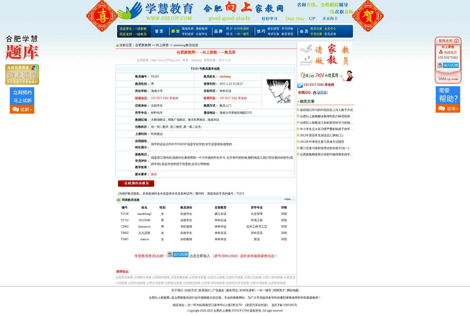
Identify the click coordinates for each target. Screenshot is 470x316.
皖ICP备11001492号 (284, 305)
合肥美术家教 (198, 277)
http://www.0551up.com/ (166, 60)
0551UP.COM (240, 310)
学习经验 (287, 28)
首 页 (159, 31)
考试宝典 (273, 34)
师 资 (175, 31)
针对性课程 (241, 28)
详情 (284, 214)
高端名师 (188, 28)
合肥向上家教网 (159, 297)
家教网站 (239, 297)
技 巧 (261, 31)
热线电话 (450, 52)
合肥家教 (180, 297)
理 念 (229, 34)
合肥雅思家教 (192, 283)
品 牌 (218, 31)
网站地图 (293, 290)
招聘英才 (279, 290)
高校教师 (202, 28)
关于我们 (177, 290)
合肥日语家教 (253, 277)
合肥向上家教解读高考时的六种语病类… (326, 116)
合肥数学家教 (143, 277)
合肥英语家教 (124, 277)
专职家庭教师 (309, 297)
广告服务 (218, 290)
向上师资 (162, 45)
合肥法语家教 (155, 283)
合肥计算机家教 (272, 277)
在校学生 (202, 34)
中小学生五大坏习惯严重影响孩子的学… (326, 129)
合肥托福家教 (137, 283)
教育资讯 (287, 34)
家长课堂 (273, 28)
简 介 (229, 28)
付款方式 (191, 290)
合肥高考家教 (277, 283)
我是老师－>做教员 (133, 34)
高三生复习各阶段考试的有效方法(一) (324, 148)
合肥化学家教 (234, 277)
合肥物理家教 (161, 277)
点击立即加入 (199, 256)
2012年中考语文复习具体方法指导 (322, 141)
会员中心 (330, 28)
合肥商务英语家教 (237, 283)
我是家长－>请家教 (133, 29)
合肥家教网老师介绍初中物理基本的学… (326, 154)
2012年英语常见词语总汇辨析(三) (321, 135)
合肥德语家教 (173, 283)
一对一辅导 (241, 34)
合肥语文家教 (216, 277)
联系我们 (205, 290)
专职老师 (188, 34)
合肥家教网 (143, 45)
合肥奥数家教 (179, 277)
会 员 (304, 31)
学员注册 (316, 34)
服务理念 (232, 290)
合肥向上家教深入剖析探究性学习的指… (326, 122)
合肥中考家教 (259, 283)
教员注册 (316, 28)
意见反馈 (330, 34)
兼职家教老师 (289, 297)
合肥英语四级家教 (213, 283)
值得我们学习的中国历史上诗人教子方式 (326, 110)
